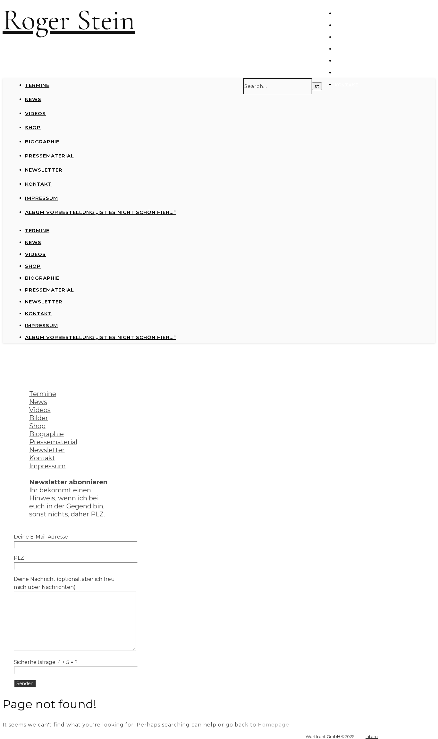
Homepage (273, 725)
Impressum (41, 198)
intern (372, 736)
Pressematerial (356, 61)
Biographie (42, 142)
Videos (344, 37)
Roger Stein (69, 20)
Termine (345, 13)
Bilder (38, 418)
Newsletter (351, 72)
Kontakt (347, 84)
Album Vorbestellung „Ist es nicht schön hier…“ (100, 212)
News (342, 25)
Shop (341, 49)
